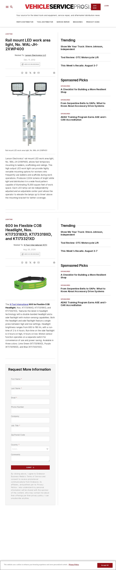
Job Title (15, 425)
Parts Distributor (25, 22)
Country (15, 445)
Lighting (9, 34)
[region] (58, 565)
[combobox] (30, 448)
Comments (15, 454)
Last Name (16, 388)
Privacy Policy (74, 564)
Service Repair (63, 22)
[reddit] (34, 73)
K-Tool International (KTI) (35, 245)
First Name (16, 379)
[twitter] (30, 73)
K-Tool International (19, 304)
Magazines (78, 22)
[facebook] (22, 73)
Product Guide (93, 22)
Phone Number (17, 407)
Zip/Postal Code (18, 435)
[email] (38, 73)
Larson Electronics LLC (35, 55)
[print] (54, 73)
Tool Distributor (45, 22)
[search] (11, 7)
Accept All (105, 565)
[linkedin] (26, 73)
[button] (7, 7)
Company (15, 416)
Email (14, 397)
